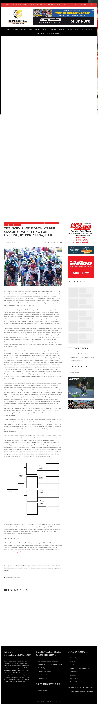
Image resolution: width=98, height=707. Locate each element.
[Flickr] (78, 5)
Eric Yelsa (8, 577)
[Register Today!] (81, 250)
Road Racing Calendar (76, 360)
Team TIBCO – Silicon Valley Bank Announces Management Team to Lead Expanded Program (46, 175)
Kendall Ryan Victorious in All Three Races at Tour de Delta (32, 198)
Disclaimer (73, 675)
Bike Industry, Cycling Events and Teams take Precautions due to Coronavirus (40, 130)
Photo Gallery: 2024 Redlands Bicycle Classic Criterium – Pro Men (34, 84)
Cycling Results (74, 372)
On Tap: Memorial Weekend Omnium (20, 39)
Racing (56, 223)
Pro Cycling (49, 223)
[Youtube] (87, 5)
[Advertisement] (82, 423)
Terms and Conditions (76, 682)
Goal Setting (13, 577)
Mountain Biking (34, 223)
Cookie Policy (74, 671)
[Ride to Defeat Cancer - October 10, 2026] (63, 12)
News (42, 223)
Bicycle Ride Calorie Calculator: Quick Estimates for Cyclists (13, 615)
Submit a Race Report (44, 675)
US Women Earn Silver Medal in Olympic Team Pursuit (29, 107)
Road (6, 225)
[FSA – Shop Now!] (63, 21)
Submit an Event (42, 678)
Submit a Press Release (44, 671)
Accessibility (73, 658)
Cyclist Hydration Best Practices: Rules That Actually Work (32, 613)
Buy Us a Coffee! (75, 665)
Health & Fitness (21, 223)
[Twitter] (84, 5)
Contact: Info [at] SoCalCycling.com (80, 668)
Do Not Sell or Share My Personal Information (80, 691)
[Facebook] (75, 5)
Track (11, 225)
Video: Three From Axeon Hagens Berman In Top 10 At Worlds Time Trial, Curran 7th (42, 152)
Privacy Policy (74, 678)
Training (17, 225)
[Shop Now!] (81, 267)
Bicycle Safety (9, 223)
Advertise (72, 661)
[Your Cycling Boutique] (81, 404)
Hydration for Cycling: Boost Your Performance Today (52, 618)
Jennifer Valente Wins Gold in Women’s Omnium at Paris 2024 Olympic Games (38, 61)
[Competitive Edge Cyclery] (81, 387)
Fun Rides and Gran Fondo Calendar (80, 354)
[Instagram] (81, 5)
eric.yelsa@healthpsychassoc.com (21, 552)
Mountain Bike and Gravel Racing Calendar (82, 357)
